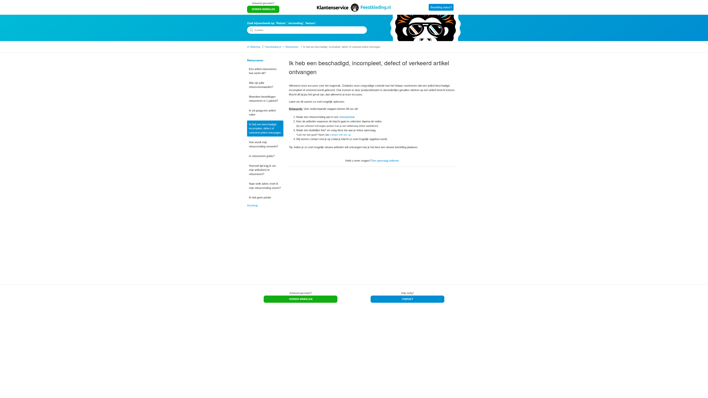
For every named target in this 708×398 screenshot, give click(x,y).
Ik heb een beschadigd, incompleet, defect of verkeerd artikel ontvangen (265, 128)
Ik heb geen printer (260, 197)
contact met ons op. (340, 134)
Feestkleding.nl (273, 47)
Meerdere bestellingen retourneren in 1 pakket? (263, 98)
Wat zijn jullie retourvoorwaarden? (261, 85)
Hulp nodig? (407, 293)
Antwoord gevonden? (263, 3)
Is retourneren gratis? (262, 156)
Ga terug (252, 205)
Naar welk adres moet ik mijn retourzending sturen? (265, 185)
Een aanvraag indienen (385, 160)
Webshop (254, 47)
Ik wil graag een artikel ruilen (262, 112)
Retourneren (291, 47)
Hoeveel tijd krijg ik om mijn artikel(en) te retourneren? (262, 170)
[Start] (354, 10)
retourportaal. (347, 116)
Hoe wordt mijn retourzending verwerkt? (263, 144)
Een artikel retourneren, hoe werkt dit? (263, 71)
